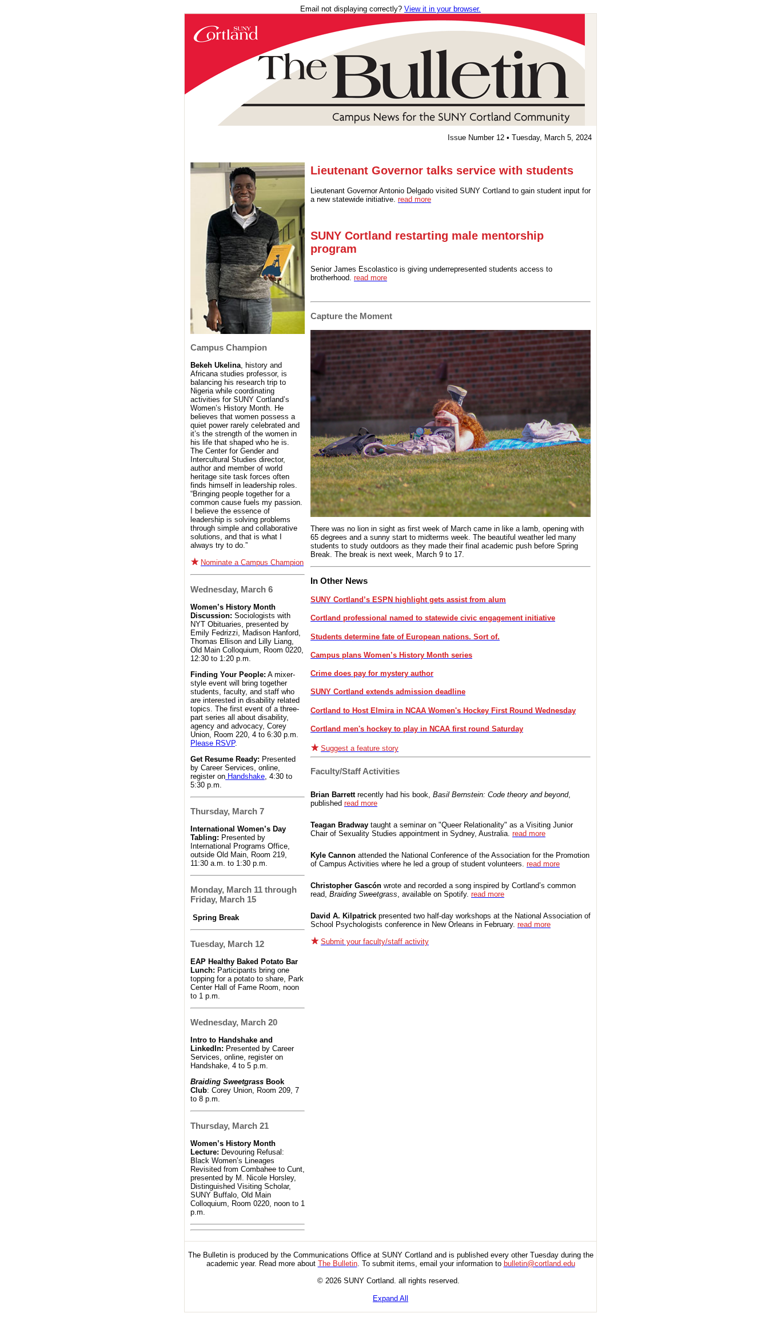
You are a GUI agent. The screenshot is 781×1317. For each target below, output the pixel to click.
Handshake (245, 776)
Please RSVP (212, 743)
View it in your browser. (442, 9)
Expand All (390, 1298)
